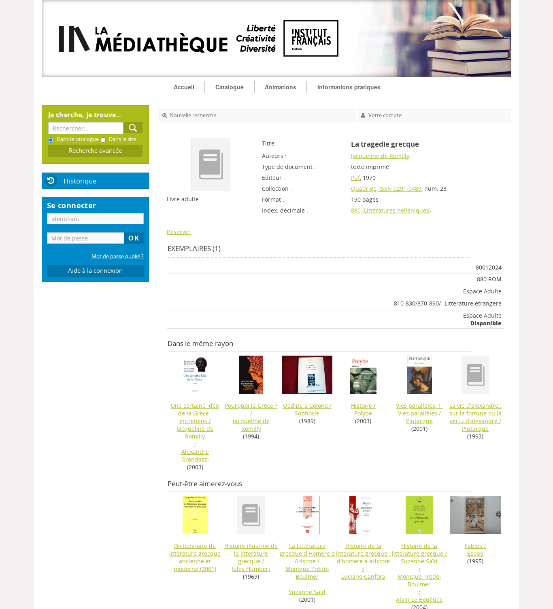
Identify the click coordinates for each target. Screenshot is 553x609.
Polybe (363, 413)
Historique (80, 180)
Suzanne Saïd (307, 592)
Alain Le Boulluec (419, 599)
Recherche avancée (95, 150)
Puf (355, 177)
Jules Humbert (251, 569)
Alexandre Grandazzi (195, 455)
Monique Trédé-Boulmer (307, 572)
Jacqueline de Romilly (380, 156)
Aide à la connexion (95, 270)
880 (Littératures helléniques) (391, 210)
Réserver (179, 232)
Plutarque (419, 421)
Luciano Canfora (363, 576)
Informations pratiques (349, 87)
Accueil (184, 87)
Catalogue (229, 87)
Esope (475, 553)
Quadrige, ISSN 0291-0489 (386, 188)
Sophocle (307, 413)
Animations (280, 87)
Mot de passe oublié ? (117, 256)
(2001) (195, 557)
